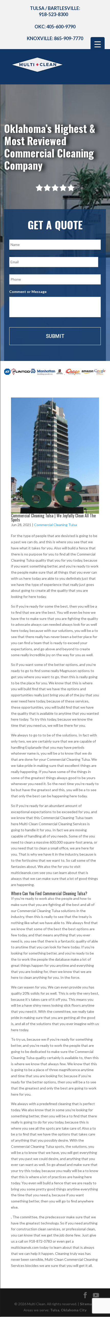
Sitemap (87, 1304)
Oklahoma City (73, 1310)
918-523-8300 (53, 14)
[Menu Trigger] (98, 44)
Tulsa (54, 1310)
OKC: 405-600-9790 (55, 26)
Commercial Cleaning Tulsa (55, 525)
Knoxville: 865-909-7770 (55, 38)
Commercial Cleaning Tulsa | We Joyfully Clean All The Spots (53, 518)
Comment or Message (28, 291)
